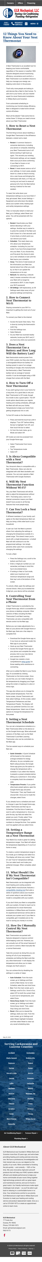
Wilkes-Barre (30, 1119)
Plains (30, 1104)
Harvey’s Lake (12, 1073)
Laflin (11, 1083)
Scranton (11, 1109)
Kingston (30, 1078)
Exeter (30, 1068)
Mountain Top (30, 1094)
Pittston (11, 1104)
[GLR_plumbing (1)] (21, 9)
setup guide (26, 662)
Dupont (30, 1063)
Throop (30, 1114)
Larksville (30, 1083)
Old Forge (11, 1099)
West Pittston (11, 1119)
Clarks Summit (11, 1058)
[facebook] (4, 1235)
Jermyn (30, 1073)
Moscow (11, 1094)
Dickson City (30, 1058)
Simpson (30, 1109)
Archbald (11, 1053)
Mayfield (11, 1088)
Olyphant (30, 1099)
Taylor (11, 1114)
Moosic (30, 1088)
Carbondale (30, 1053)
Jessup (11, 1078)
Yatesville (11, 1124)
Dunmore (11, 1063)
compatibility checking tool (15, 890)
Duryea (11, 1068)
